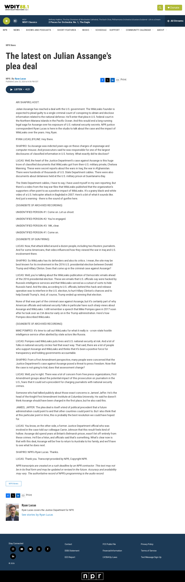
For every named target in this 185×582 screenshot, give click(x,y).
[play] (6, 21)
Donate (174, 7)
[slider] (19, 20)
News (17, 30)
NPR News (11, 45)
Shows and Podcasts (38, 30)
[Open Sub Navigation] (9, 30)
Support (115, 30)
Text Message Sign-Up (151, 557)
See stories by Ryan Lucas (37, 514)
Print (123, 79)
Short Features (66, 30)
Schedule (101, 30)
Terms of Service (149, 551)
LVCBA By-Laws (110, 557)
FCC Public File (109, 544)
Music (85, 30)
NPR (5, 30)
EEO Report (70, 557)
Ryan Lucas (20, 78)
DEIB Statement (72, 551)
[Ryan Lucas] (12, 512)
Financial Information (112, 551)
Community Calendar (138, 30)
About (160, 30)
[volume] (15, 21)
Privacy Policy (147, 544)
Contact (68, 544)
